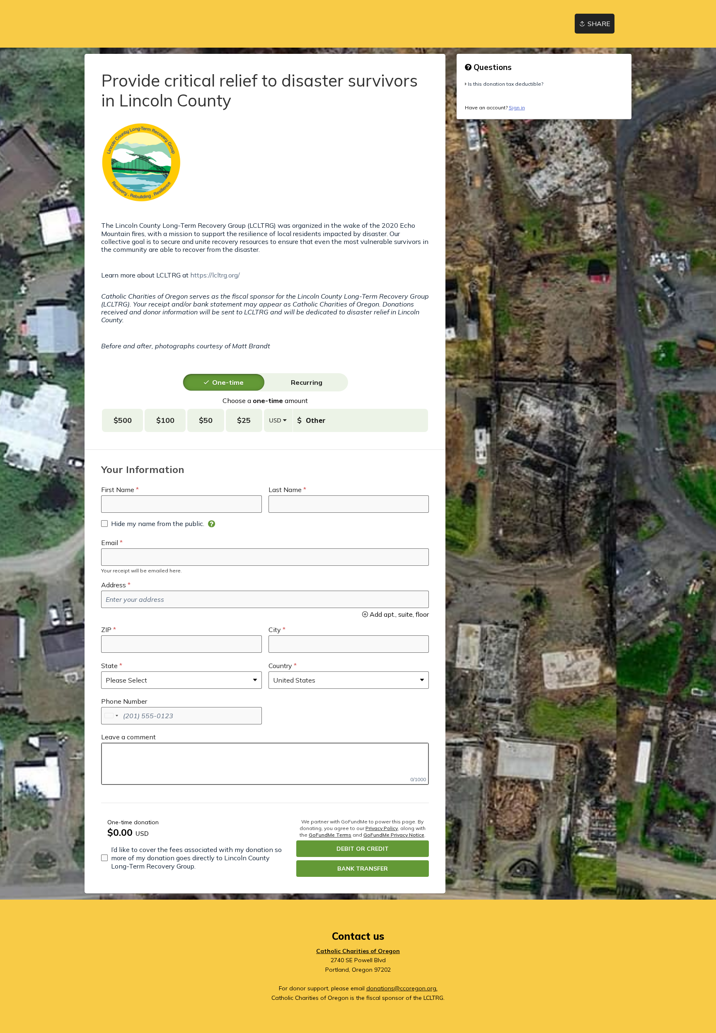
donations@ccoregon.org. (402, 988)
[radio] (228, 382)
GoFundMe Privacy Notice (393, 835)
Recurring (306, 382)
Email (109, 542)
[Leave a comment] (265, 763)
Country (280, 665)
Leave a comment (128, 737)
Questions (492, 67)
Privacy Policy (381, 828)
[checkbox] (152, 523)
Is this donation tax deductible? (505, 84)
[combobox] (111, 715)
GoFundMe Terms (330, 835)
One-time (228, 382)
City (274, 629)
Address (113, 585)
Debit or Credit (362, 848)
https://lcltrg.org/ (215, 275)
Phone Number (124, 701)
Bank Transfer (362, 868)
